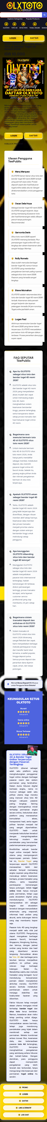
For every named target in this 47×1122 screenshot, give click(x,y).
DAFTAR (34, 38)
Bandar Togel (24, 861)
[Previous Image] (5, 79)
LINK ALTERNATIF (25, 1108)
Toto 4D (16, 957)
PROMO (25, 1088)
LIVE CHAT (25, 1115)
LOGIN (12, 38)
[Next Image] (42, 79)
